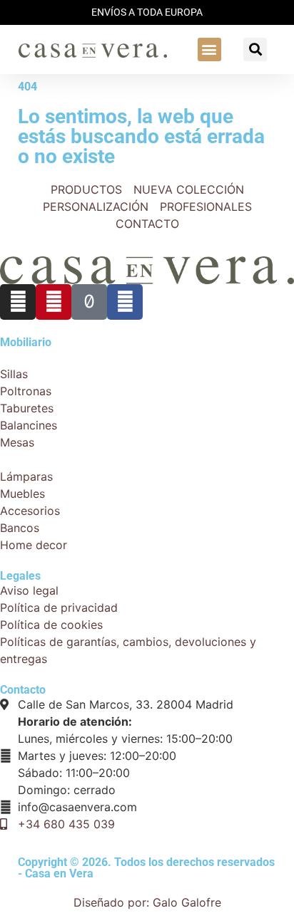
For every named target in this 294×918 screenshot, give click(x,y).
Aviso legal (58, 892)
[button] (147, 232)
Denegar (105, 805)
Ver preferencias (200, 805)
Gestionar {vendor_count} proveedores (133, 764)
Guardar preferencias (69, 835)
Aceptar (33, 805)
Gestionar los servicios (90, 747)
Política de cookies (80, 858)
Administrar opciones (86, 730)
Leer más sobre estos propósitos (118, 781)
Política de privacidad (87, 875)
